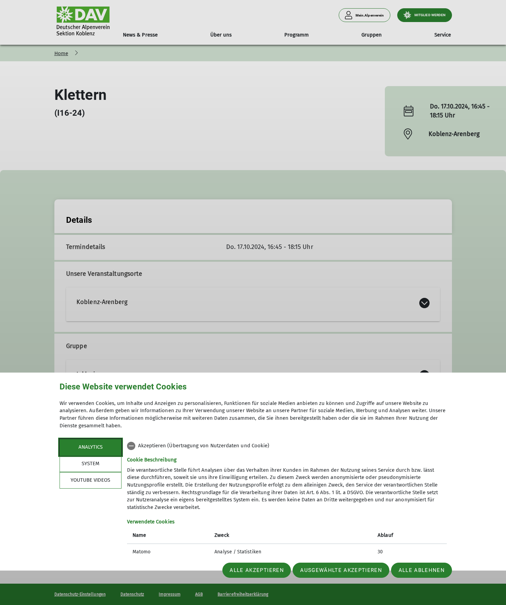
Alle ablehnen (422, 570)
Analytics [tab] (90, 447)
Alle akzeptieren (257, 570)
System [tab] (90, 463)
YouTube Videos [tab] (90, 480)
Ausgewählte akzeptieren (341, 570)
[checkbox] (287, 446)
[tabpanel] (287, 499)
